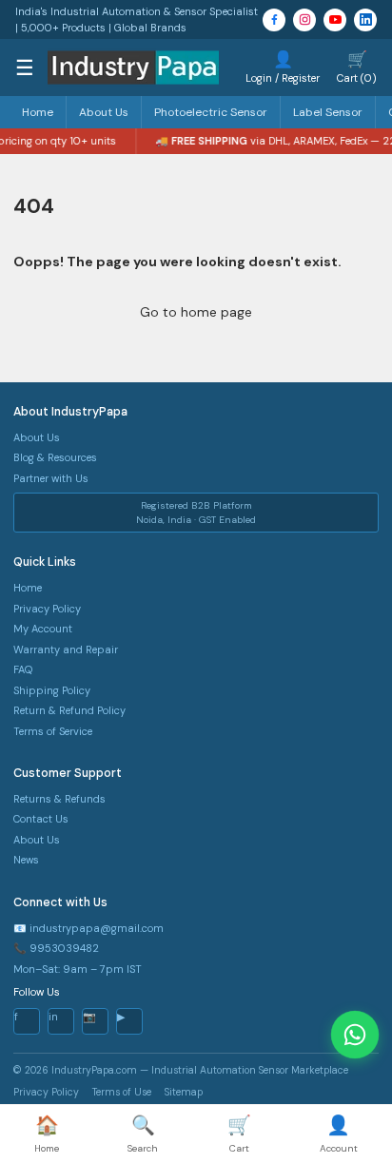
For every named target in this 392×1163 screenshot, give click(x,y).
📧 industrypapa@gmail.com (88, 928)
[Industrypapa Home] (133, 67)
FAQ (22, 669)
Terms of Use (121, 1092)
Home (37, 112)
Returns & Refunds (59, 798)
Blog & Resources (55, 457)
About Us (103, 112)
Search (142, 1133)
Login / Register (282, 66)
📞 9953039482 (56, 948)
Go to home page (196, 311)
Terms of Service (52, 731)
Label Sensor (328, 112)
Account (339, 1133)
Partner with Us (50, 478)
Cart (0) (357, 66)
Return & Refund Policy (69, 710)
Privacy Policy (47, 608)
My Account (42, 628)
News (26, 859)
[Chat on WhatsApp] (355, 1034)
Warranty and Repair (65, 649)
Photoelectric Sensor (210, 112)
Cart (239, 1133)
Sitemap (184, 1092)
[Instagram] (304, 20)
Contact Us (41, 818)
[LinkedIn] (365, 20)
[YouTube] (334, 20)
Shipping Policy (51, 690)
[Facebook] (274, 20)
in (53, 1016)
